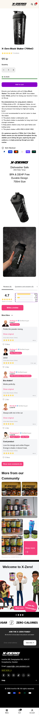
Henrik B (13, 406)
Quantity (5, 64)
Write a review (12, 308)
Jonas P (9, 564)
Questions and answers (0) (24, 287)
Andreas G (13, 349)
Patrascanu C (15, 433)
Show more (19, 610)
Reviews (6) (7, 287)
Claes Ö (12, 372)
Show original (8, 334)
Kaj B (8, 593)
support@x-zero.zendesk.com (17, 666)
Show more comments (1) (12, 464)
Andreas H (13, 321)
